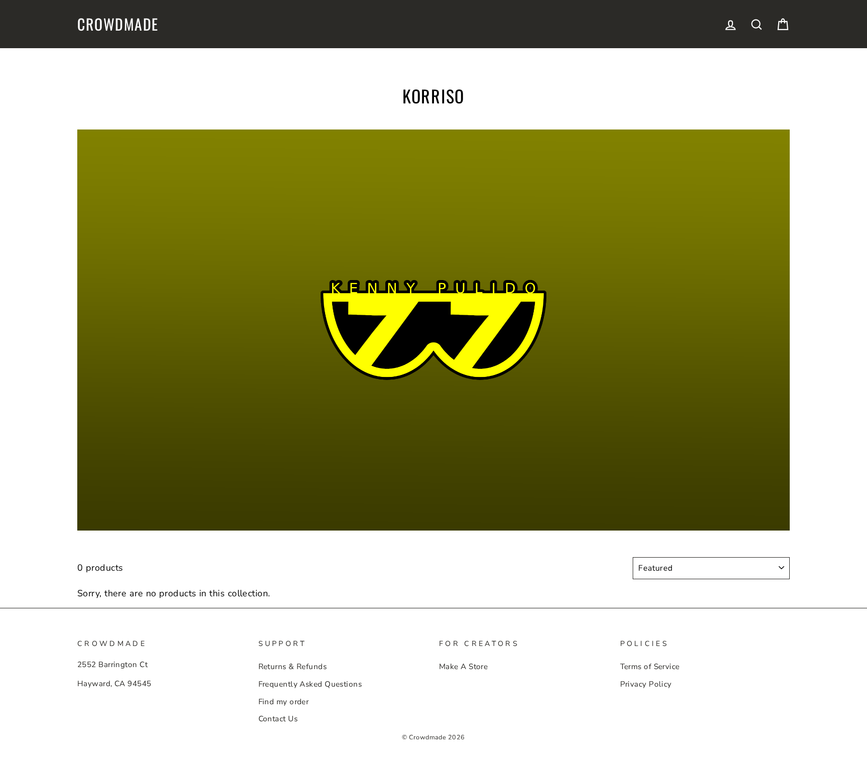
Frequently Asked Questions (310, 684)
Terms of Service (650, 667)
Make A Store (463, 667)
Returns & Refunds (292, 667)
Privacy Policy (646, 684)
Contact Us (278, 719)
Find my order (283, 702)
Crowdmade (118, 24)
